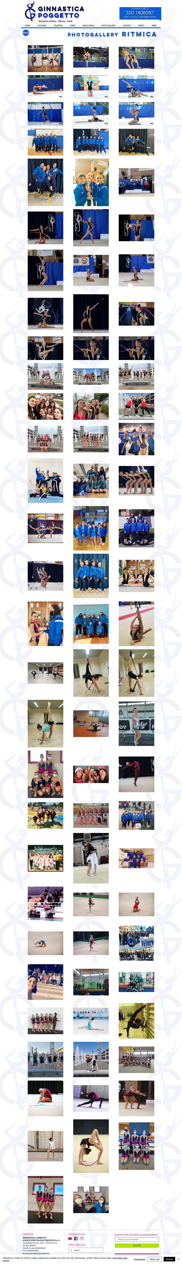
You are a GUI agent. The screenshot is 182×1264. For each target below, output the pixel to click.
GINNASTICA (61, 9)
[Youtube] (70, 1238)
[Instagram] (81, 1238)
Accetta (169, 1259)
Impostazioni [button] (139, 1259)
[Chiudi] (178, 1259)
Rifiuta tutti (155, 1259)
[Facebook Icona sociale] (76, 1238)
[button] (141, 25)
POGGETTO (59, 15)
